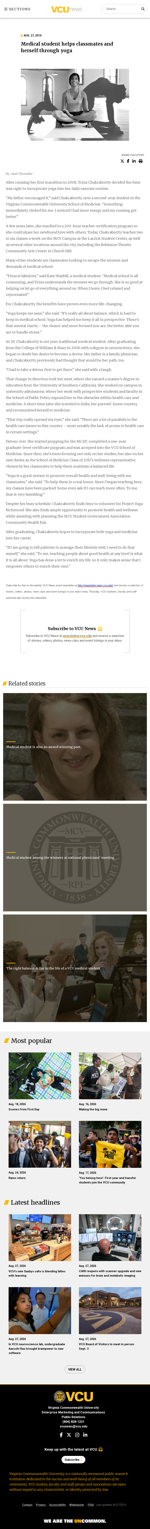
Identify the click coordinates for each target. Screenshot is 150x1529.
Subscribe (72, 1460)
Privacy (41, 1504)
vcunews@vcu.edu (73, 1426)
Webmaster (76, 1504)
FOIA (91, 1504)
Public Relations (73, 1417)
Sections (19, 9)
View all (75, 1369)
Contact (27, 1504)
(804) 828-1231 (73, 1422)
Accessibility (57, 1504)
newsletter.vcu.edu (77, 636)
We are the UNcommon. (75, 1521)
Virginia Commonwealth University (73, 1408)
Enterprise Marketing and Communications (73, 1412)
